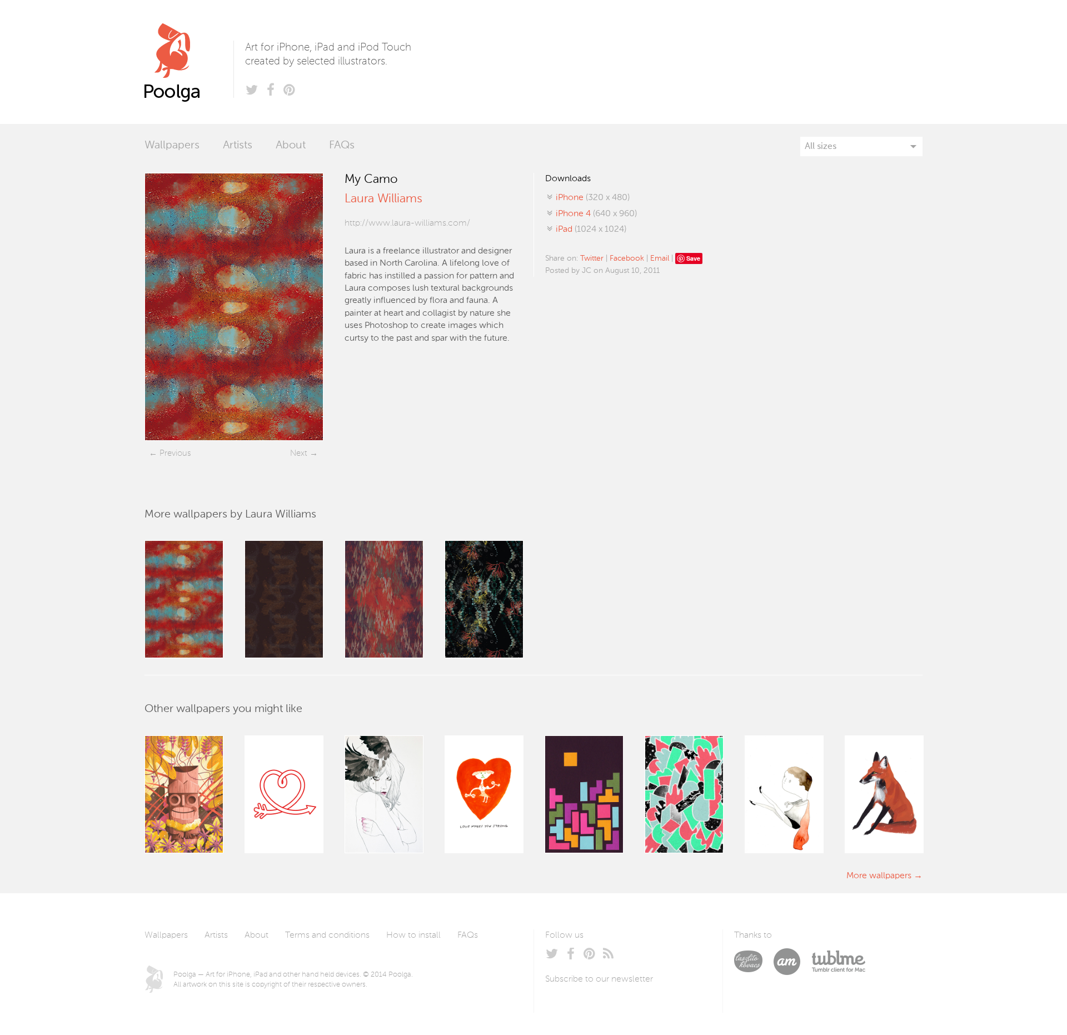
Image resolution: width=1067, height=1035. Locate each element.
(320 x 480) (593, 197)
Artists (237, 145)
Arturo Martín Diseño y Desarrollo (792, 962)
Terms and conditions (327, 935)
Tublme (838, 962)
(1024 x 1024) (591, 229)
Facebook (627, 258)
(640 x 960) (596, 214)
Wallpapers (172, 145)
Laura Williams (383, 199)
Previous (175, 453)
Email (659, 258)
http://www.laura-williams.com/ (407, 223)
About (291, 145)
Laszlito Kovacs (754, 962)
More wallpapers (878, 876)
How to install (413, 935)
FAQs (342, 145)
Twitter (592, 258)
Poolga (188, 62)
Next (298, 453)
